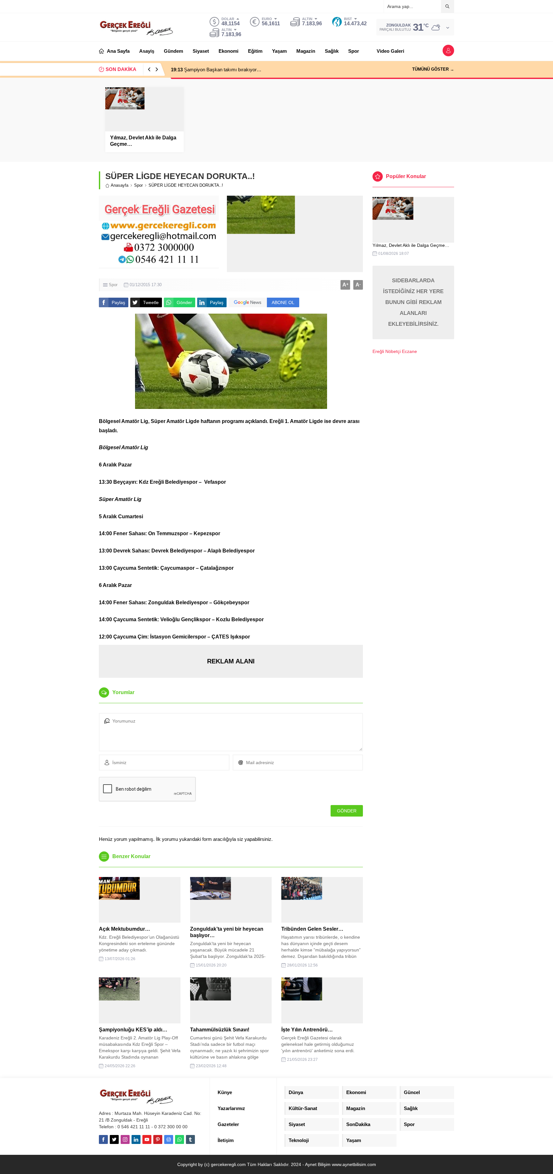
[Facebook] (103, 1139)
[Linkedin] (136, 1139)
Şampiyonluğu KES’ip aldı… (133, 1029)
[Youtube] (146, 1139)
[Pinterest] (157, 1139)
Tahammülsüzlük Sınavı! (219, 1029)
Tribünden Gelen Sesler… (312, 929)
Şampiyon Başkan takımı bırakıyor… (216, 69)
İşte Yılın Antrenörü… (307, 1029)
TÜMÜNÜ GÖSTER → (433, 69)
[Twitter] (114, 1139)
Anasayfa (119, 185)
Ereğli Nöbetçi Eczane (395, 351)
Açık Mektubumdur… (124, 929)
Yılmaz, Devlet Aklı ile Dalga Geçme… (143, 141)
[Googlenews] (168, 1139)
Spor (138, 185)
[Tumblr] (190, 1139)
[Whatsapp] (179, 1139)
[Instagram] (125, 1139)
